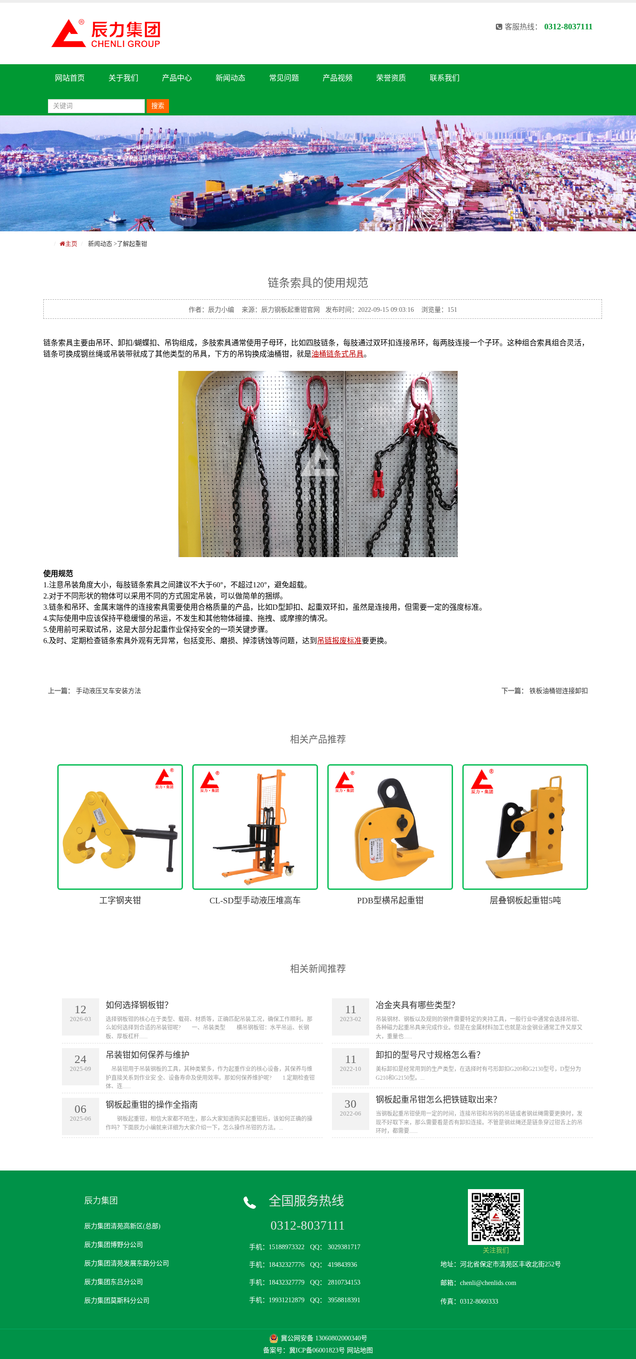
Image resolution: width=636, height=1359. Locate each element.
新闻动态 (230, 78)
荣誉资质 (391, 78)
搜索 (157, 105)
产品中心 (177, 78)
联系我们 (445, 78)
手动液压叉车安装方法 (108, 690)
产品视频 (337, 78)
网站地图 (360, 1350)
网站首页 (70, 78)
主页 (71, 243)
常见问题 (284, 78)
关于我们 (123, 78)
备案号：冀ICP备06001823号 (304, 1350)
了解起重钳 (132, 243)
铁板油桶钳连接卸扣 (558, 690)
